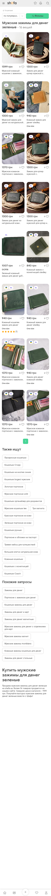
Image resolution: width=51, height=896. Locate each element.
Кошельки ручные (13, 530)
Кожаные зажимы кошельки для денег (22, 651)
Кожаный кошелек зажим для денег (10, 323)
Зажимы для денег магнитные (19, 619)
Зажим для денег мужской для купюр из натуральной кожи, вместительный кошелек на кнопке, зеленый (37, 221)
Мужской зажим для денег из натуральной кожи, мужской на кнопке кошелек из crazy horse (12, 121)
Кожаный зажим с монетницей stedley (36, 271)
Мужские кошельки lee (15, 508)
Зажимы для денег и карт (16, 612)
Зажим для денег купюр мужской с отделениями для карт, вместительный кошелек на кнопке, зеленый (38, 72)
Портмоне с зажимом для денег (20, 597)
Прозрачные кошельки (15, 457)
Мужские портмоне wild (16, 494)
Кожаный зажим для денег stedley (36, 121)
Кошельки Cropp (12, 465)
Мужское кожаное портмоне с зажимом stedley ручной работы (38, 429)
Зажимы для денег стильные (18, 658)
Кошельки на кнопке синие (17, 472)
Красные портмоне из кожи (17, 515)
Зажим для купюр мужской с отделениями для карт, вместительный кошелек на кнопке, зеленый (38, 172)
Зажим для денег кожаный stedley (35, 378)
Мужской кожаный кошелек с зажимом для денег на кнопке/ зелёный (12, 72)
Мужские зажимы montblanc (18, 643)
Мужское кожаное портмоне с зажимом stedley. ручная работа (13, 172)
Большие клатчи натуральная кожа (21, 552)
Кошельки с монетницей (16, 566)
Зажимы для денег (13, 590)
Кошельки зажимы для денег (18, 605)
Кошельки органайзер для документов (23, 501)
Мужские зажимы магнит (16, 636)
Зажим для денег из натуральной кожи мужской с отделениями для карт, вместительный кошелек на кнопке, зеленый (13, 221)
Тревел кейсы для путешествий (19, 544)
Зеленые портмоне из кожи (17, 523)
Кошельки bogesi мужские (17, 479)
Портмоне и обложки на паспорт (20, 537)
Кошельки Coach (12, 573)
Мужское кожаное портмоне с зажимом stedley (12, 378)
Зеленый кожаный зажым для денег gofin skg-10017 (13, 274)
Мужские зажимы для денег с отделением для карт (25, 628)
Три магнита (38, 508)
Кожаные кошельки (13, 559)
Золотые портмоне (13, 486)
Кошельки (9, 10)
